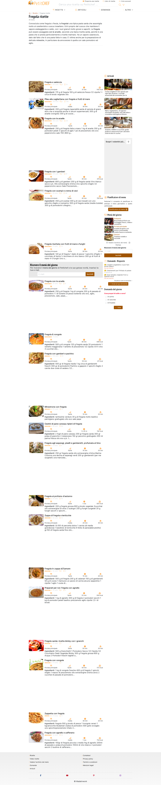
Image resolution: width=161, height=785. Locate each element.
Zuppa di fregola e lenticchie (58, 515)
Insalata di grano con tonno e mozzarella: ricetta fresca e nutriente (123, 230)
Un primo (110, 297)
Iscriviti (90, 274)
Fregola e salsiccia (53, 82)
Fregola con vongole (54, 660)
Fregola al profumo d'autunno (58, 496)
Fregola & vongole (53, 334)
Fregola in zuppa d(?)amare (57, 568)
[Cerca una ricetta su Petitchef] (120, 4)
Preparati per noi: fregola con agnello (62, 588)
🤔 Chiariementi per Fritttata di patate (117, 270)
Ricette (59, 10)
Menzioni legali (88, 765)
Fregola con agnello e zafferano (59, 733)
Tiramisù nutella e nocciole (120, 237)
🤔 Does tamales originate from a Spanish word (116, 275)
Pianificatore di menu (117, 209)
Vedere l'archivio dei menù (117, 243)
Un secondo (111, 300)
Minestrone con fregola (56, 407)
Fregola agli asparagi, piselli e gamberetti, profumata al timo (73, 443)
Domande (105, 10)
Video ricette (34, 759)
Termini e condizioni (90, 762)
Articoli (81, 10)
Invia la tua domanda (119, 284)
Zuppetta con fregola (54, 713)
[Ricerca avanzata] (123, 5)
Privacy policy (88, 759)
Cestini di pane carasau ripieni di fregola (63, 424)
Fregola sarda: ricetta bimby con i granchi (64, 641)
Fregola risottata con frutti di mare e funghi (65, 244)
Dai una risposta (108, 268)
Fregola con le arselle (54, 118)
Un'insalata (111, 303)
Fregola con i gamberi (55, 171)
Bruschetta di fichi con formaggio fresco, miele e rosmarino (123, 222)
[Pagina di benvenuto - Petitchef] (30, 13)
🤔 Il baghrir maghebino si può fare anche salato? (116, 265)
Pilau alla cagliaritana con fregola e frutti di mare (67, 99)
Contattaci (86, 755)
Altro (127, 10)
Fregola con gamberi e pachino (59, 353)
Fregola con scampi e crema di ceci (61, 191)
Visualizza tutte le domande (122, 280)
